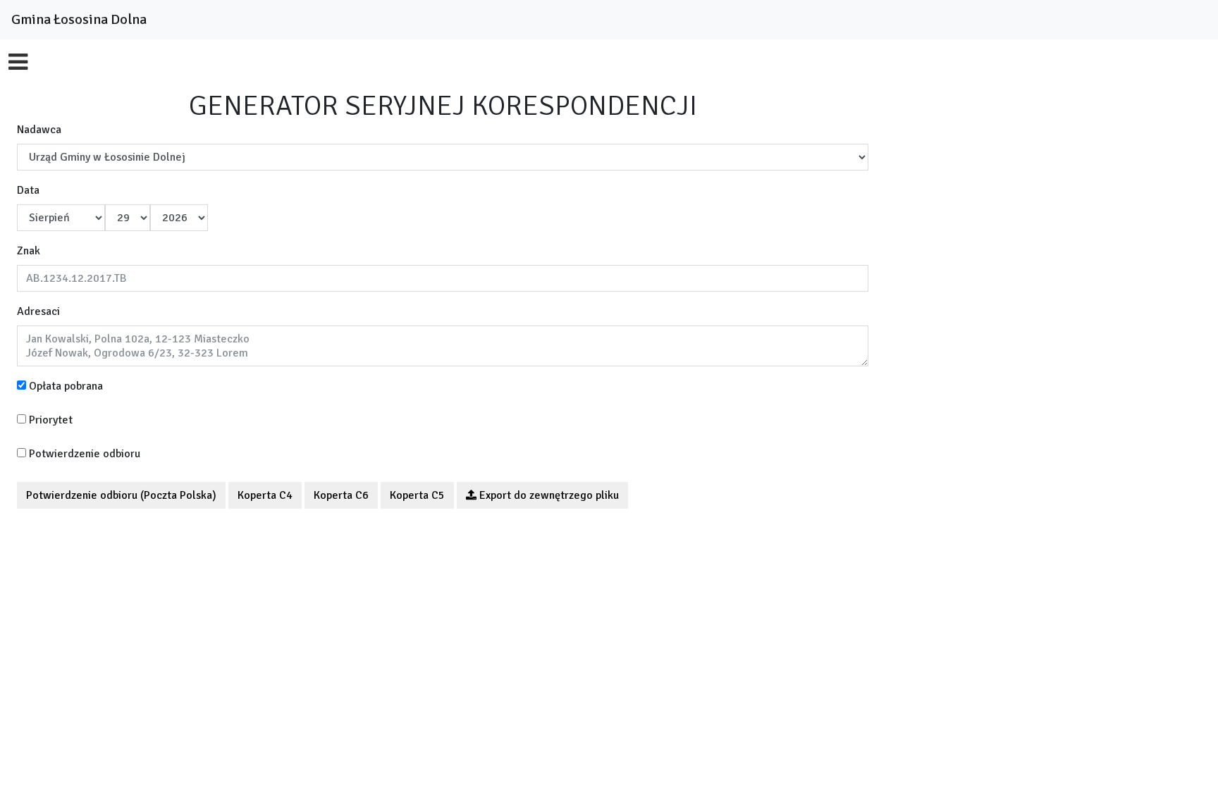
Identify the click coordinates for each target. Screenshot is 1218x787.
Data (28, 190)
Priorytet (49, 420)
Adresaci (38, 311)
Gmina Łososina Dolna (79, 19)
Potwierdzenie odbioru (83, 454)
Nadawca (39, 130)
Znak (28, 251)
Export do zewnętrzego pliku (547, 495)
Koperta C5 (417, 495)
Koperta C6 (341, 495)
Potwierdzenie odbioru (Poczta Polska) (121, 495)
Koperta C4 (265, 495)
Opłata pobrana (64, 386)
